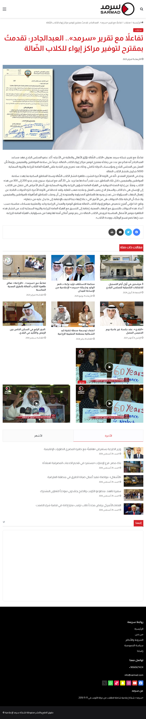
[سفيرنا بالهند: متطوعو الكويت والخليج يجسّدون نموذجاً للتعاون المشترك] (133, 495)
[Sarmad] (117, 9)
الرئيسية (137, 22)
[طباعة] (112, 232)
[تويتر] (128, 232)
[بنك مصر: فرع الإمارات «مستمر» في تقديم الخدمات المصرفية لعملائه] (133, 467)
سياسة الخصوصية (133, 645)
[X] (104, 682)
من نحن (139, 634)
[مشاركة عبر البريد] (120, 232)
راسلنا (140, 651)
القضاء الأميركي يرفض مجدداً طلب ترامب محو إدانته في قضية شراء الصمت (78, 505)
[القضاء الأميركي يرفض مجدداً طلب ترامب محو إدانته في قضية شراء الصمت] (133, 509)
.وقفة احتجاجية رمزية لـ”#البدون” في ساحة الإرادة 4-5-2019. (110, 426)
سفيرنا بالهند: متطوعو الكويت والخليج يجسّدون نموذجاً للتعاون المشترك (80, 491)
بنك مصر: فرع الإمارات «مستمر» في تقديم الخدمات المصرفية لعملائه (81, 462)
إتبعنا (138, 522)
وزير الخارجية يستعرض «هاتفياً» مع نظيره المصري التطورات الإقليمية (82, 449)
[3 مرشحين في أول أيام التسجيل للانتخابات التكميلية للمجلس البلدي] (121, 267)
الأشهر (38, 435)
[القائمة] (4, 10)
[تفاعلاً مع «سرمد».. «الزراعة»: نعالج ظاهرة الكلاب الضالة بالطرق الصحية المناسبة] (24, 267)
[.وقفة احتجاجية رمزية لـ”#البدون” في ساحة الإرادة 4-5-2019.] (109, 404)
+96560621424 (136, 667)
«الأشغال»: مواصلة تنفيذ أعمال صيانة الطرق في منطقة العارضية (84, 477)
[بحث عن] (141, 10)
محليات (127, 22)
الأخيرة (108, 435)
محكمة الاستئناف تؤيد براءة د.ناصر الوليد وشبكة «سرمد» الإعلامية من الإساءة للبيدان (75, 287)
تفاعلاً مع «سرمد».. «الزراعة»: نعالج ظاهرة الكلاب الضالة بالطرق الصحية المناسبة (26, 286)
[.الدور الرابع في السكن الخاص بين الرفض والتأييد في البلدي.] (24, 313)
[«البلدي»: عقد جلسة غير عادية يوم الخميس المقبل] (121, 313)
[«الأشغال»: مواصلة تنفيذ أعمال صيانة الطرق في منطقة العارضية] (133, 481)
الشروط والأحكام (134, 640)
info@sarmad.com (134, 675)
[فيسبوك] (136, 232)
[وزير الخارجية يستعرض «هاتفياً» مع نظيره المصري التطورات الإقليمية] (133, 453)
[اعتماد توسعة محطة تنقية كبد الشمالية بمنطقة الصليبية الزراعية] (73, 314)
